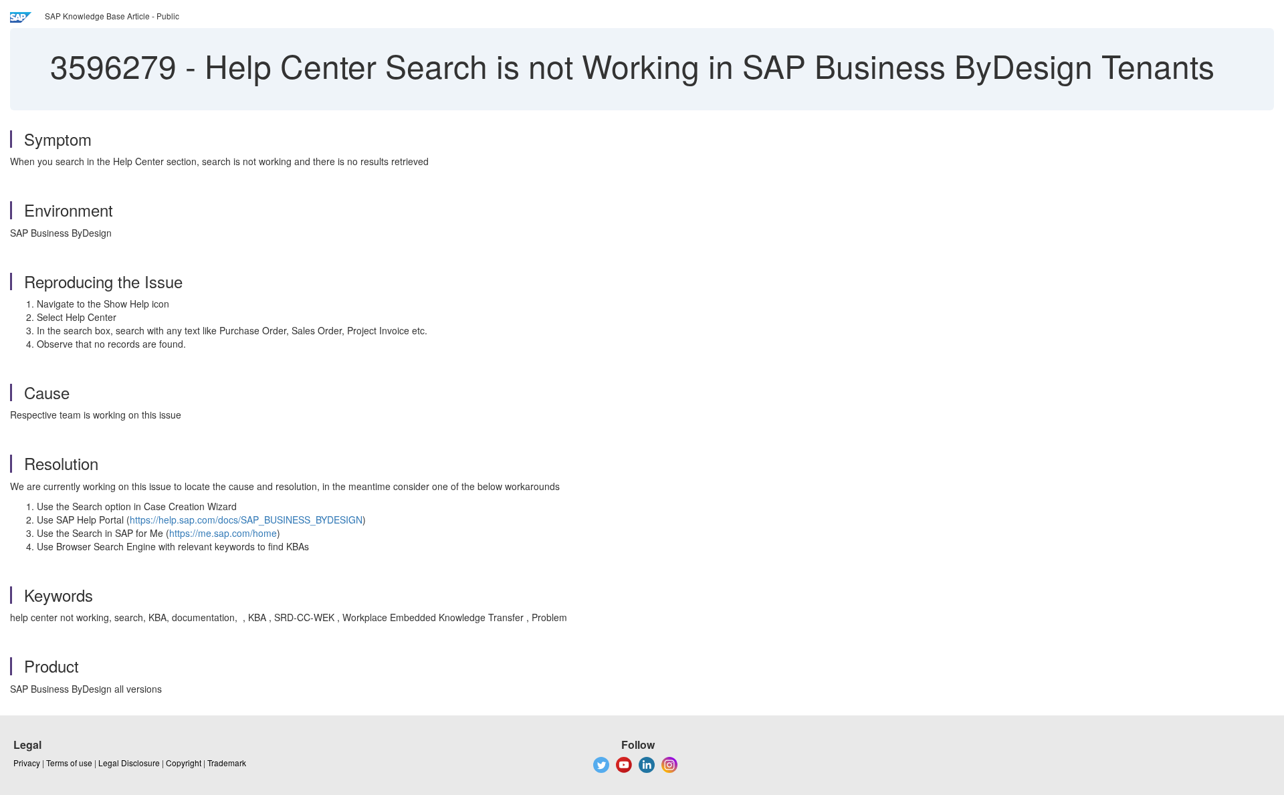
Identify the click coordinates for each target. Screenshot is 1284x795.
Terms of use (69, 762)
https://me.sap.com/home (223, 533)
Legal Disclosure (129, 762)
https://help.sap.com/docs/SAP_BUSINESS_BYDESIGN (246, 519)
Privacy (26, 762)
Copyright (183, 762)
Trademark (226, 762)
